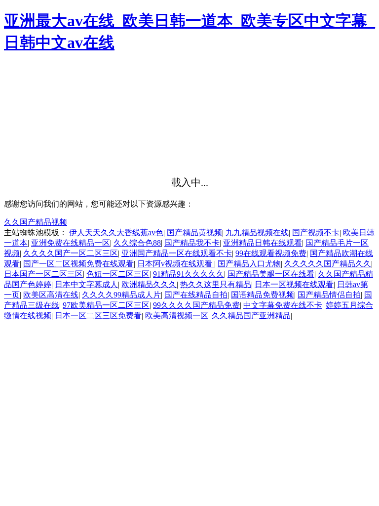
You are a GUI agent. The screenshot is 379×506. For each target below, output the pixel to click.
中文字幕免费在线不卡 (282, 305)
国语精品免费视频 (262, 295)
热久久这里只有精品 (215, 284)
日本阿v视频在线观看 (175, 263)
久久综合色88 (137, 243)
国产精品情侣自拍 (329, 295)
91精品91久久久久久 (188, 274)
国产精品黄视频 (194, 232)
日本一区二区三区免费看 (98, 315)
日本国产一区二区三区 (43, 274)
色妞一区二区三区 (118, 274)
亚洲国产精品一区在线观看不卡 (176, 253)
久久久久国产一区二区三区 (70, 253)
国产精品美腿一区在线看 (270, 274)
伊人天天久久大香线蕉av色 (116, 232)
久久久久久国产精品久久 (327, 263)
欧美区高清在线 (50, 295)
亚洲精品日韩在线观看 (262, 243)
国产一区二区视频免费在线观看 (78, 263)
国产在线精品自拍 (195, 295)
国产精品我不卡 (192, 243)
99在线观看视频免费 (270, 253)
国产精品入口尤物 (249, 263)
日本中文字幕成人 (86, 284)
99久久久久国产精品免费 (196, 305)
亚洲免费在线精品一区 (70, 243)
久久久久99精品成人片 (121, 295)
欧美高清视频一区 (176, 315)
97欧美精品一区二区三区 (106, 305)
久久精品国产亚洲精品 (251, 315)
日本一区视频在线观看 (294, 284)
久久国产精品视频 (35, 222)
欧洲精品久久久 (149, 284)
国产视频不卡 (316, 232)
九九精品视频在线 (257, 232)
